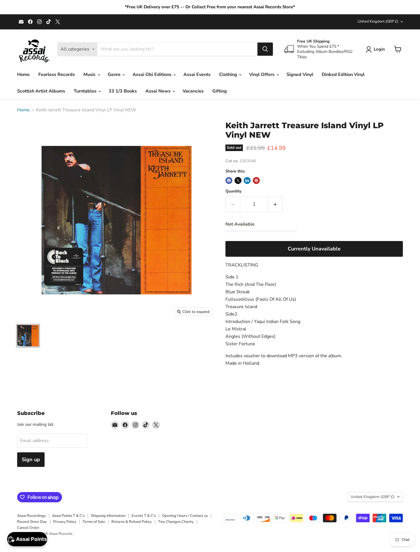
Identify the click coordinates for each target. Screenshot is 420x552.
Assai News (158, 91)
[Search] (265, 49)
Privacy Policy (64, 521)
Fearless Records (56, 74)
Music (90, 74)
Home (23, 74)
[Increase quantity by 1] (275, 204)
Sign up (31, 459)
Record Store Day (32, 521)
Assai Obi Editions (153, 74)
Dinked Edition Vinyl (343, 74)
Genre (115, 74)
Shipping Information (108, 515)
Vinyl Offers (262, 74)
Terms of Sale (94, 521)
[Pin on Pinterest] (256, 180)
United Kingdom (378, 21)
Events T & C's (144, 515)
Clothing (228, 74)
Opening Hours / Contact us (185, 515)
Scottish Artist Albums (41, 91)
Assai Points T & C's (68, 515)
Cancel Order (28, 527)
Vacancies (193, 91)
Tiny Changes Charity (176, 521)
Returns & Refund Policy (131, 521)
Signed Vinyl (300, 74)
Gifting (219, 91)
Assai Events (197, 74)
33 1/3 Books (123, 91)
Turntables (86, 91)
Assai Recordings (31, 515)
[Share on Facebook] (228, 180)
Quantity (233, 191)
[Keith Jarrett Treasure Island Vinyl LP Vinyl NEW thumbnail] (28, 335)
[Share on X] (238, 180)
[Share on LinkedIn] (247, 180)
